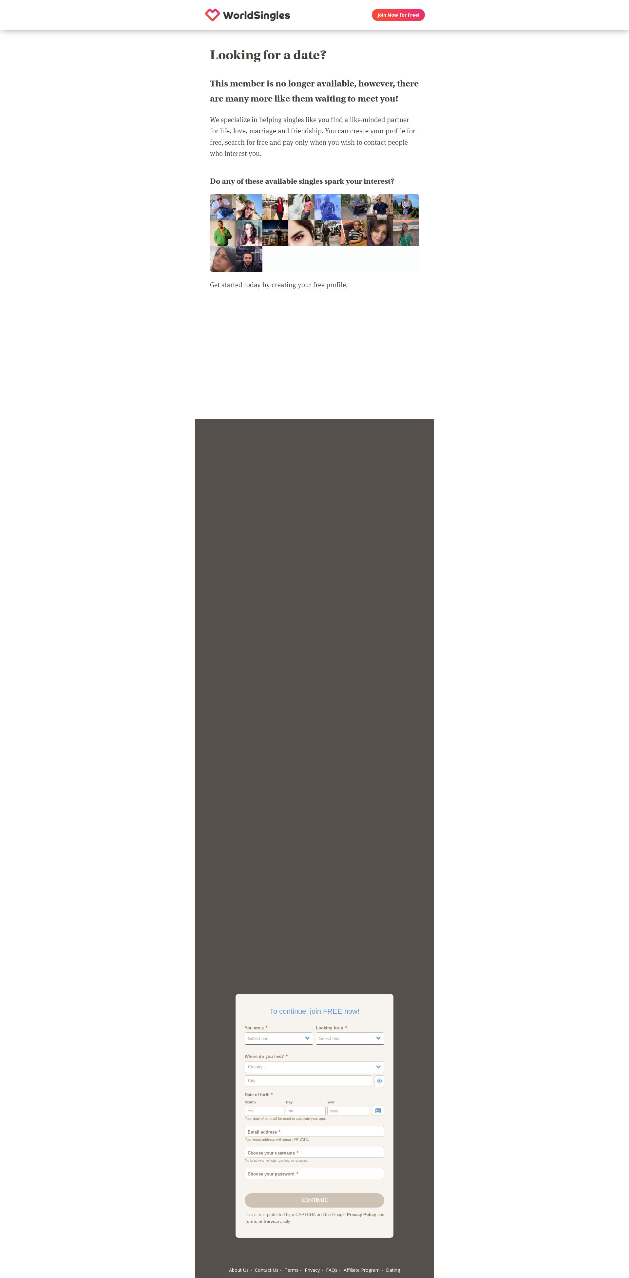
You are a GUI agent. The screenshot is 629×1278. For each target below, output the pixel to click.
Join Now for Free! (398, 15)
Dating (393, 1270)
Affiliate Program (362, 1270)
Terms (291, 1270)
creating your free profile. (310, 284)
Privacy (312, 1270)
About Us (239, 1270)
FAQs (331, 1270)
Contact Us (266, 1270)
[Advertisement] (314, 358)
